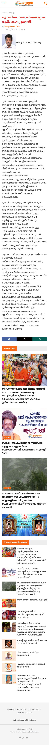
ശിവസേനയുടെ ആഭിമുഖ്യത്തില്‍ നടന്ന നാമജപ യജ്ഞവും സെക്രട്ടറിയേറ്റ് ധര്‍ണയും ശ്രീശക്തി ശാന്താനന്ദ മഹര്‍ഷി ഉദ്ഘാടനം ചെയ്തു (23, 395)
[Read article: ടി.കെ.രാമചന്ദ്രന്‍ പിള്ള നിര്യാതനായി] (9, 656)
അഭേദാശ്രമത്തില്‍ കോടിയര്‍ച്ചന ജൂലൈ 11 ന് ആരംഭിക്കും (30, 614)
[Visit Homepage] (24, 3)
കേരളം (11, 13)
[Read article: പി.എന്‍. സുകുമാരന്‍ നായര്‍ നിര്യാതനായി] (9, 668)
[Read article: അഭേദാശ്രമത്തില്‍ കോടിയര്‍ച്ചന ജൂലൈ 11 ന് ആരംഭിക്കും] (9, 615)
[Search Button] (45, 3)
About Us (10, 709)
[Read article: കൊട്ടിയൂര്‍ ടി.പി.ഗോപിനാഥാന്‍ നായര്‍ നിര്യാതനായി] (9, 644)
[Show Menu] (3, 3)
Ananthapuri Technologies (30, 732)
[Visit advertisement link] (24, 525)
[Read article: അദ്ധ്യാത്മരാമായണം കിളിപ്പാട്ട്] (9, 603)
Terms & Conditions (24, 712)
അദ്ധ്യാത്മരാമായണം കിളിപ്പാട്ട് (32, 600)
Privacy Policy (34, 709)
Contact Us (21, 709)
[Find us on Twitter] (23, 737)
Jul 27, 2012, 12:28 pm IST (16, 30)
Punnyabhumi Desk (11, 27)
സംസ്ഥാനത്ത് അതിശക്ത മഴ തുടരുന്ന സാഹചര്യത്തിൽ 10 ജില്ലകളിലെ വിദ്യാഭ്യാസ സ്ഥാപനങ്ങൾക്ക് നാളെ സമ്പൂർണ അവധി (24, 500)
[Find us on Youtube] (27, 737)
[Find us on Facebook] (20, 737)
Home (4, 13)
